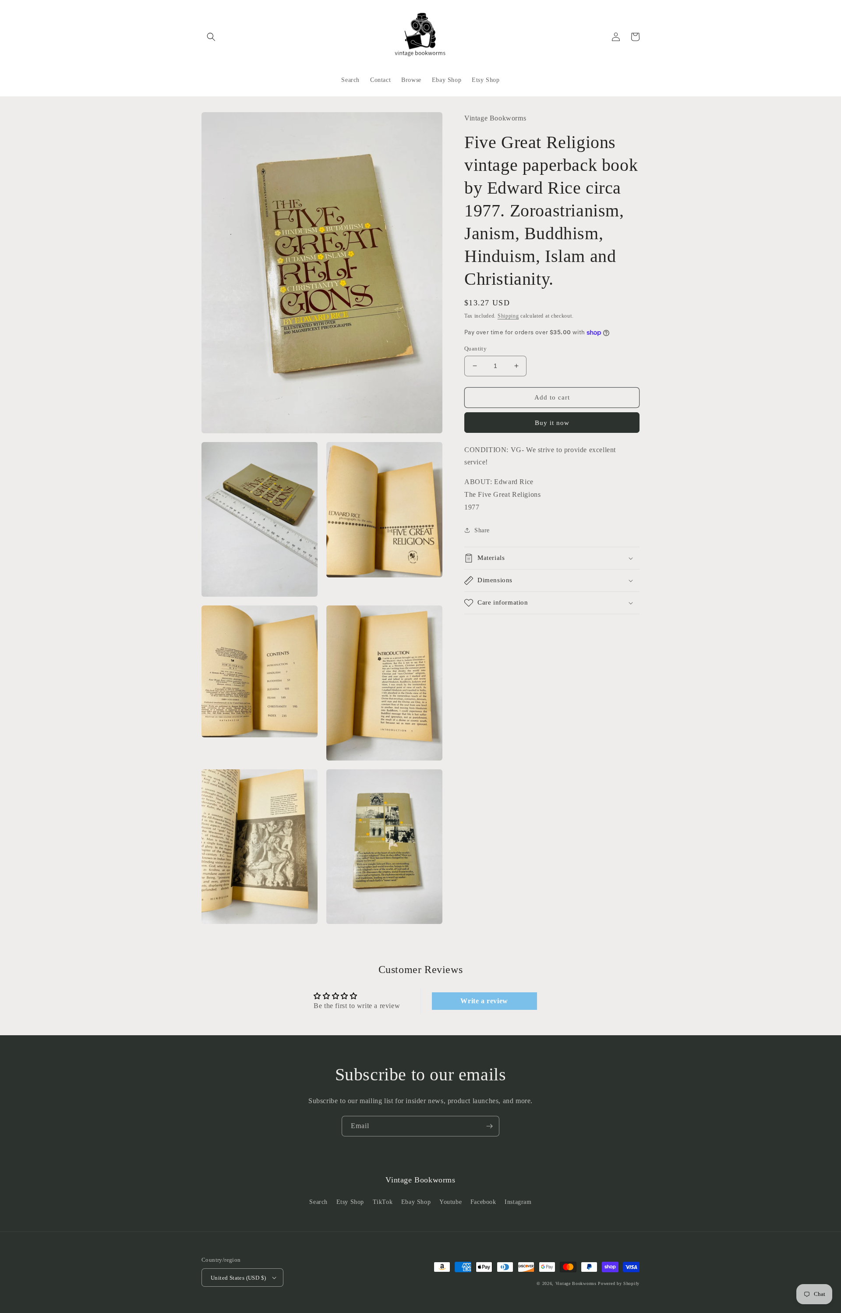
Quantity (475, 348)
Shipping (508, 316)
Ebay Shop (416, 1202)
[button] (211, 36)
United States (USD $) (238, 1277)
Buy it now (552, 422)
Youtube (450, 1202)
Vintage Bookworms (576, 1283)
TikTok (383, 1202)
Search (318, 1202)
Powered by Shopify (619, 1283)
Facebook (483, 1202)
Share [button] (482, 530)
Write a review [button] (484, 1001)
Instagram (518, 1202)
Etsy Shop (350, 1202)
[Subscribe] (489, 1126)
